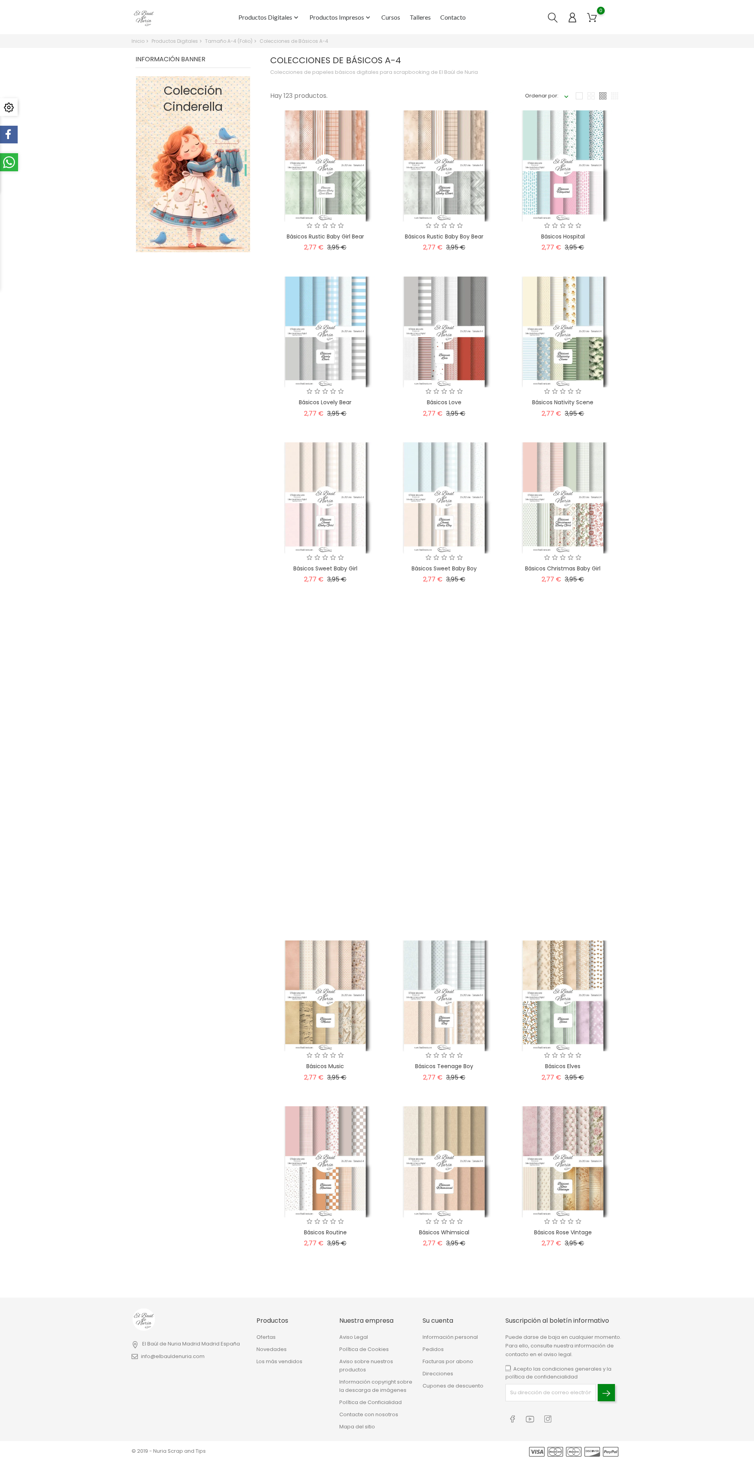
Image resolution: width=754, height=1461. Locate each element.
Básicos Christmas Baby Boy (325, 734)
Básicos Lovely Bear (325, 402)
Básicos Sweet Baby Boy (444, 568)
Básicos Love (444, 402)
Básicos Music (325, 1066)
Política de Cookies (364, 1349)
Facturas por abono (448, 1361)
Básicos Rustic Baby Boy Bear (444, 236)
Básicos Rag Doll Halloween (562, 734)
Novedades (271, 1349)
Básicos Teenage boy (444, 1066)
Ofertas (266, 1337)
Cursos (390, 17)
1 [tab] (246, 155)
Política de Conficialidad (370, 1402)
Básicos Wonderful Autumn (444, 900)
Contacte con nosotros (368, 1414)
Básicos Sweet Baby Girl (325, 568)
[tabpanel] (193, 164)
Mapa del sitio (357, 1426)
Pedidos (433, 1349)
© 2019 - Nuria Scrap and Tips (169, 1451)
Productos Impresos (340, 17)
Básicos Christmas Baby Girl (562, 568)
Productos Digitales (269, 17)
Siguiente (600, 1285)
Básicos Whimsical (444, 1232)
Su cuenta (438, 1320)
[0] (592, 17)
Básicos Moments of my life (325, 900)
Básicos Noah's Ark (563, 900)
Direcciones (438, 1373)
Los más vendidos (279, 1361)
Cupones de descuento (453, 1386)
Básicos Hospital (563, 236)
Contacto (453, 17)
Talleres (420, 17)
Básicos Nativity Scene (562, 402)
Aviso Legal (353, 1337)
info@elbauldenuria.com (173, 1356)
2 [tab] (246, 170)
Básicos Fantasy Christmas (444, 734)
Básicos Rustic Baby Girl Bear (325, 236)
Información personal (450, 1337)
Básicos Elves (562, 1066)
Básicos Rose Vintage (563, 1232)
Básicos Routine (325, 1232)
